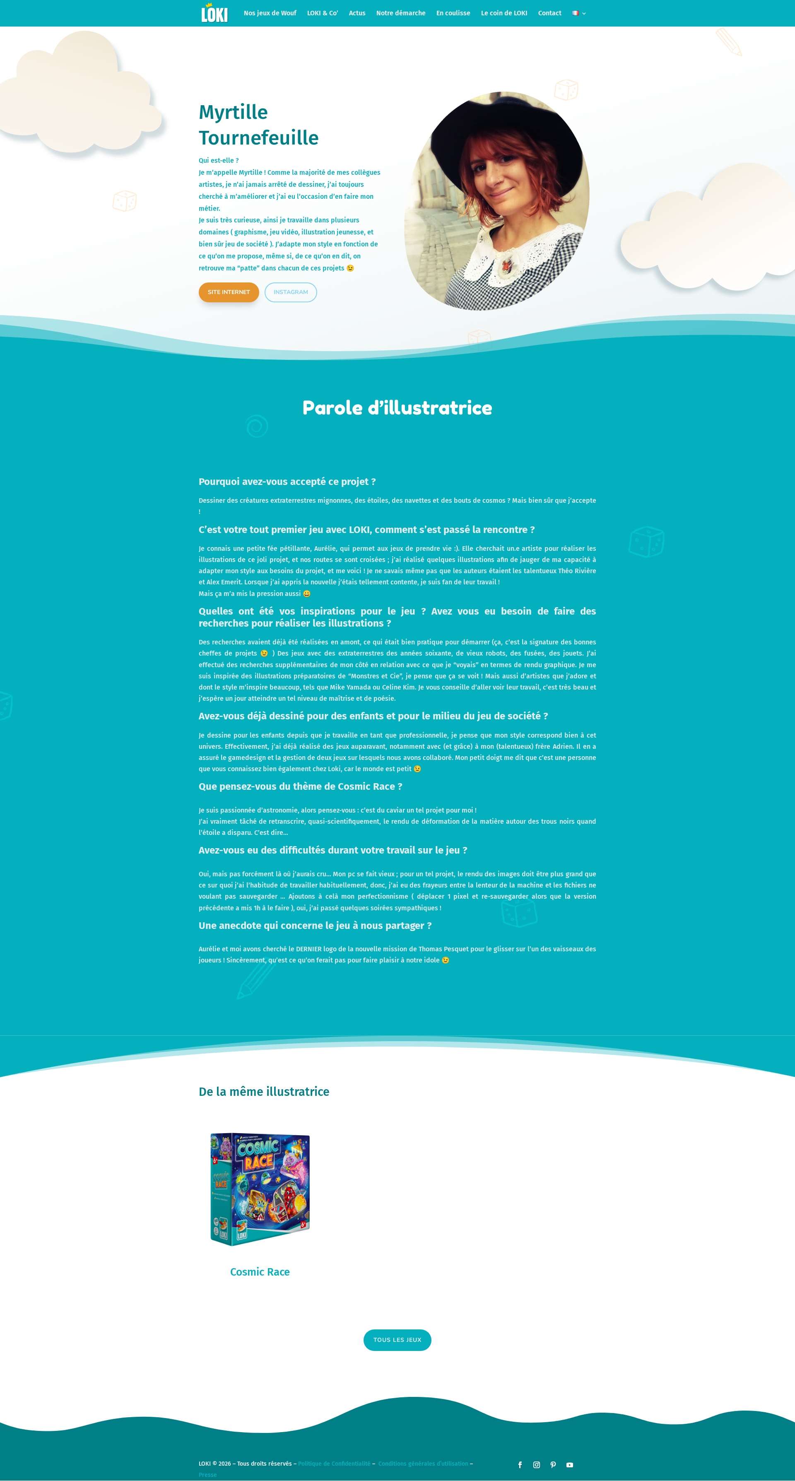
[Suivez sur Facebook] (520, 1464)
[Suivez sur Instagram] (536, 1464)
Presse (208, 1475)
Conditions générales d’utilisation (423, 1463)
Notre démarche (401, 13)
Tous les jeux (397, 1340)
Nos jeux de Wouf (270, 13)
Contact (549, 13)
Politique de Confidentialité (334, 1463)
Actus (357, 13)
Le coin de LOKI (504, 13)
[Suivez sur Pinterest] (553, 1464)
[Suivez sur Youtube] (569, 1464)
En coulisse (453, 13)
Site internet (229, 292)
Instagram (291, 292)
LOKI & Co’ (322, 13)
